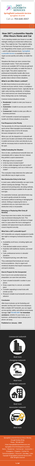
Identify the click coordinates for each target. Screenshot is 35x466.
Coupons (17, 451)
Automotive (28, 449)
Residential (11, 449)
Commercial (19, 449)
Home (4, 449)
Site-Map (25, 453)
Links (31, 453)
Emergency (9, 451)
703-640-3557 (21, 18)
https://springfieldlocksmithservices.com (17, 444)
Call (18, 463)
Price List (18, 453)
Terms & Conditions (8, 453)
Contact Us (25, 451)
